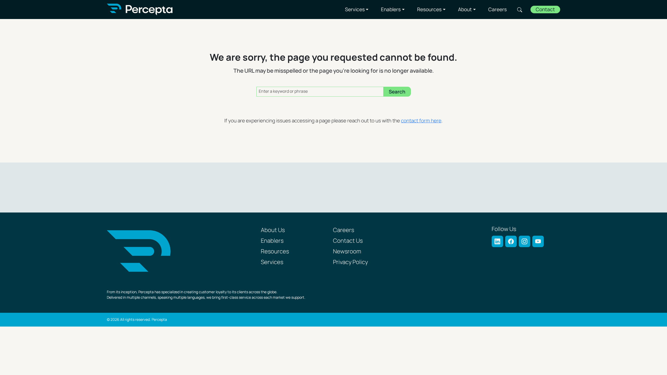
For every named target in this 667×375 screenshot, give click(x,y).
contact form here (421, 121)
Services (355, 9)
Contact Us (348, 241)
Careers (497, 9)
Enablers (391, 9)
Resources (429, 9)
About (465, 9)
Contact (545, 10)
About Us (273, 230)
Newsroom (347, 251)
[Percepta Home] (139, 9)
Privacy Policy (350, 262)
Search (519, 9)
